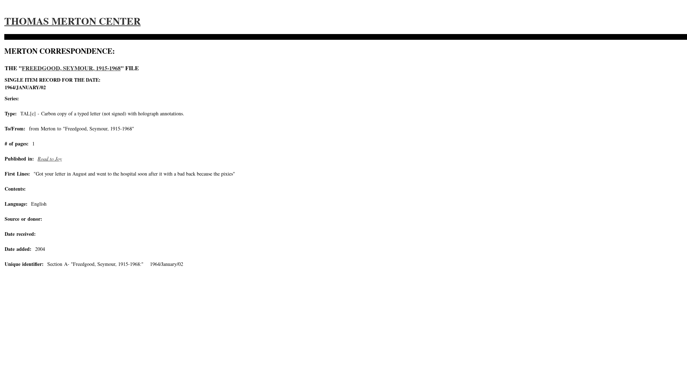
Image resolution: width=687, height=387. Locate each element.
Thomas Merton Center (72, 21)
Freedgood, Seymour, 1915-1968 (71, 68)
